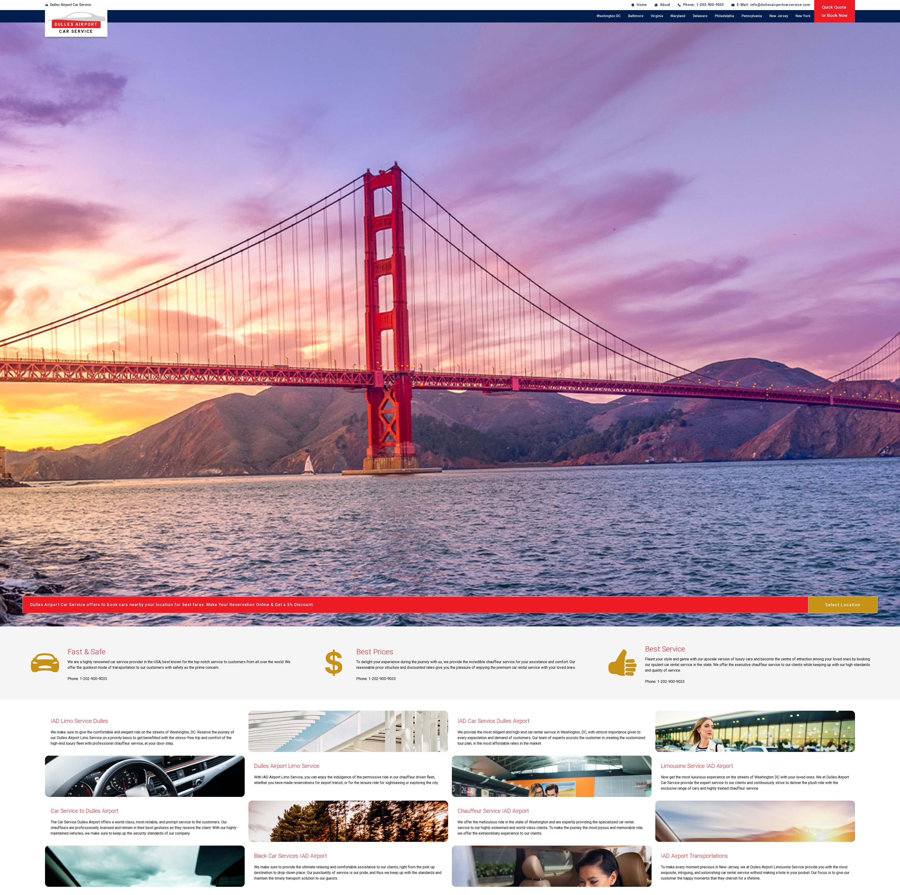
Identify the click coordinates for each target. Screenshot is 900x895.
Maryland (678, 16)
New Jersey (778, 16)
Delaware (700, 16)
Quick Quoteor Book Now (835, 11)
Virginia (657, 16)
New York (802, 16)
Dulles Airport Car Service (70, 5)
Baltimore (635, 16)
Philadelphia (724, 16)
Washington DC (609, 16)
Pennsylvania (752, 16)
